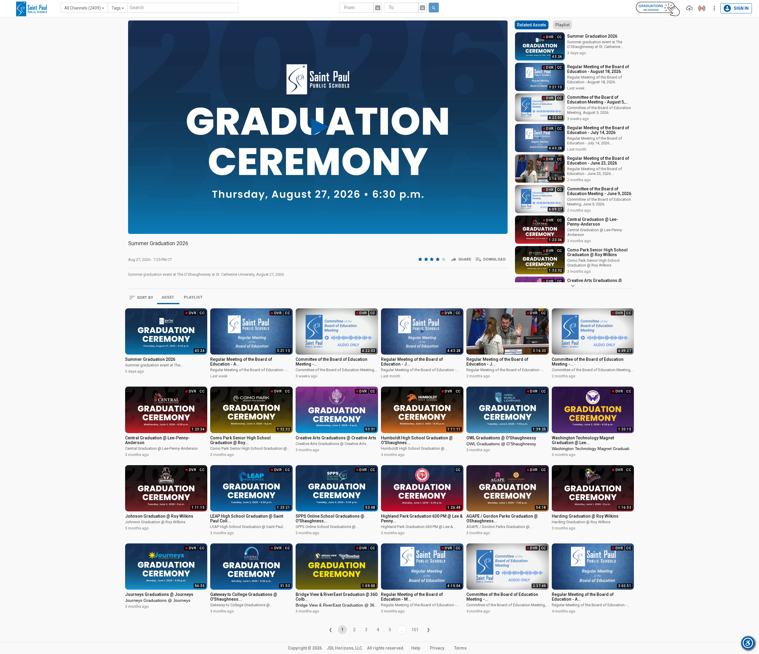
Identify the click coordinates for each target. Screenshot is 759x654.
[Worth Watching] (432, 259)
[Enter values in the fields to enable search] (434, 7)
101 (415, 629)
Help (415, 648)
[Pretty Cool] (438, 259)
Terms (460, 648)
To (391, 7)
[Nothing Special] (426, 259)
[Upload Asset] (688, 8)
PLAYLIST (193, 297)
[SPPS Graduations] (657, 8)
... (402, 630)
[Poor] (420, 259)
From (349, 7)
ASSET (168, 297)
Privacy (437, 648)
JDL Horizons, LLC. (345, 648)
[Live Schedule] (700, 8)
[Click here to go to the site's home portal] (31, 8)
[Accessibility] (748, 643)
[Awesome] (444, 259)
